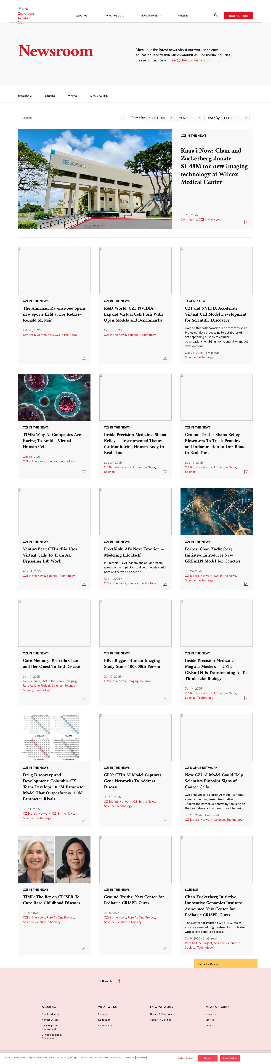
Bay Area (29, 335)
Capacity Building (160, 1019)
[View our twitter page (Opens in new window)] (159, 980)
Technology (148, 335)
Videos (72, 96)
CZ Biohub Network (117, 467)
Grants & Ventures (161, 1014)
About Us (82, 15)
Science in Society (47, 922)
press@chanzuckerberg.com (190, 60)
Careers (183, 15)
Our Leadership (51, 1014)
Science (133, 335)
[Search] (216, 15)
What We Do (114, 15)
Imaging (70, 681)
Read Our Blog (238, 16)
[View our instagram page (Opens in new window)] (129, 980)
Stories (50, 96)
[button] (160, 118)
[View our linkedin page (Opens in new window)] (149, 980)
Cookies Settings (185, 1058)
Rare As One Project (36, 685)
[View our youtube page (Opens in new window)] (168, 980)
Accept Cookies (230, 1058)
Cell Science (31, 681)
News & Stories (150, 15)
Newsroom (25, 96)
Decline (207, 1058)
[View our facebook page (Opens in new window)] (120, 980)
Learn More (141, 1057)
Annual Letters (51, 1019)
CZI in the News (210, 219)
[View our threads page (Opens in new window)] (139, 980)
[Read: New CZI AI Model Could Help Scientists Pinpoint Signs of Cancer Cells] (217, 770)
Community (189, 219)
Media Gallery (99, 96)
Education (104, 1019)
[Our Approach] (27, 16)
